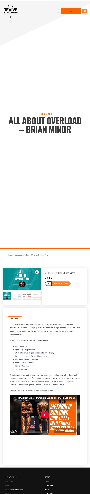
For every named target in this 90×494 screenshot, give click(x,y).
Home (10, 255)
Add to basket (61, 283)
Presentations (19, 255)
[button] (58, 11)
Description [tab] (14, 318)
